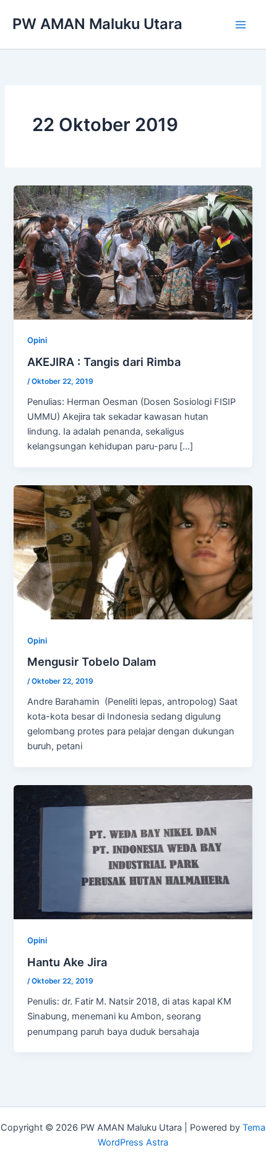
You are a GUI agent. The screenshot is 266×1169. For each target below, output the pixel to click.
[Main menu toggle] (241, 25)
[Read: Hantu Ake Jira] (133, 851)
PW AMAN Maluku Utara (97, 24)
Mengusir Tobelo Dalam (91, 661)
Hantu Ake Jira (67, 962)
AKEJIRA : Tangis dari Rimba (104, 361)
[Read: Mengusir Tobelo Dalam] (133, 551)
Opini (37, 340)
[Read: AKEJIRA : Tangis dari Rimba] (133, 251)
